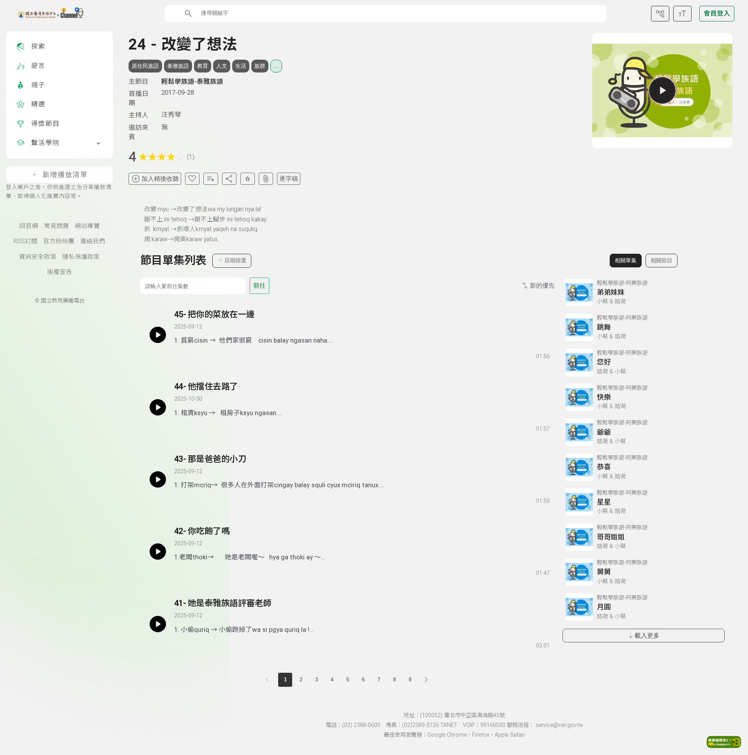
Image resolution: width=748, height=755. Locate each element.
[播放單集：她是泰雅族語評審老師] (157, 623)
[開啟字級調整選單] (682, 13)
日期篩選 (235, 260)
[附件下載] (266, 179)
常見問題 (56, 226)
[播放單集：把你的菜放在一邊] (157, 334)
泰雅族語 (178, 66)
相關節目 (661, 260)
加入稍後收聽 (160, 178)
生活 (240, 66)
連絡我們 (92, 241)
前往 (259, 285)
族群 (259, 66)
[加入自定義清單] (210, 179)
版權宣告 (59, 272)
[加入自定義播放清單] (193, 354)
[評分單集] (247, 179)
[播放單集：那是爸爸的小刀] (157, 479)
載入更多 (647, 635)
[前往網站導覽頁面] (660, 13)
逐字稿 (288, 178)
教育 (202, 66)
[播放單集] (662, 90)
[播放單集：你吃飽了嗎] (157, 551)
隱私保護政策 (81, 256)
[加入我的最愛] (192, 179)
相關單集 (626, 260)
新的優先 (542, 285)
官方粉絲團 (58, 241)
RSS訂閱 (25, 241)
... (276, 65)
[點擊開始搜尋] (188, 13)
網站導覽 (87, 226)
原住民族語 (145, 66)
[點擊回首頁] (46, 13)
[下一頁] (426, 680)
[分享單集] (229, 179)
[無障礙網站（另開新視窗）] (724, 746)
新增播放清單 (65, 175)
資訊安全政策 (37, 256)
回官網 (28, 226)
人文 (221, 66)
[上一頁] (269, 680)
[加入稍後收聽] (179, 354)
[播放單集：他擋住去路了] (157, 407)
